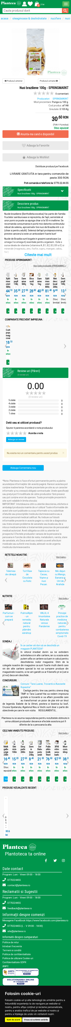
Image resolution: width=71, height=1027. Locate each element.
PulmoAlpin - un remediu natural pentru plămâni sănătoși (27, 623)
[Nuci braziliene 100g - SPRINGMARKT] (35, 51)
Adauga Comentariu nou (23, 468)
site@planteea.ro (16, 931)
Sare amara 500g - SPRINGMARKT (24, 284)
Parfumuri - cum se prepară (9, 616)
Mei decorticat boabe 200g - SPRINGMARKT (55, 285)
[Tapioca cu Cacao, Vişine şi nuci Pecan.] (44, 566)
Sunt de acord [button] (13, 1019)
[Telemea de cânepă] (11, 566)
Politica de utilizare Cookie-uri (17, 958)
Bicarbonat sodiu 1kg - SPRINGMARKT (32, 284)
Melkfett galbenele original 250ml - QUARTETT (6, 753)
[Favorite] (24, 3)
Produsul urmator (48, 81)
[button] (39, 3)
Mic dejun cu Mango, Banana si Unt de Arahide (60, 578)
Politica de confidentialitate (16, 954)
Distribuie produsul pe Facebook (52, 166)
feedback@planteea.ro (19, 908)
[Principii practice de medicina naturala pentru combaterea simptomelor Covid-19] (62, 607)
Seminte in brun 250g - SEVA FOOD (31, 755)
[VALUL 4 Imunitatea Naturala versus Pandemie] (45, 607)
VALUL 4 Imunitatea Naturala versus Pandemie (44, 620)
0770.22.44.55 (61, 183)
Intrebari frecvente (12, 946)
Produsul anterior (14, 81)
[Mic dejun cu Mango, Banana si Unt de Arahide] (60, 566)
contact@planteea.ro (18, 885)
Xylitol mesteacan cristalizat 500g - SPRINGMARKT (8, 285)
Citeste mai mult (38, 255)
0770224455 (14, 880)
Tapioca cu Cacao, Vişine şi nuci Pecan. (43, 578)
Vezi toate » (61, 557)
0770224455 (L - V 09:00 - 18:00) (25, 925)
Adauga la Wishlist (37, 157)
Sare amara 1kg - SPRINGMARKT (39, 284)
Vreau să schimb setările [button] (36, 1019)
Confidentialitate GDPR (14, 962)
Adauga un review (16, 439)
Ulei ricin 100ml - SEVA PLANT (14, 753)
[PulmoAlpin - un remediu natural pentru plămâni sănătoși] (27, 607)
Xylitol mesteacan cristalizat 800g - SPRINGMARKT (47, 285)
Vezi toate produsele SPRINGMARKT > (49, 265)
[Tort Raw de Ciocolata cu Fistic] (27, 566)
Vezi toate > (63, 733)
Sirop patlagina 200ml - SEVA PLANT (23, 753)
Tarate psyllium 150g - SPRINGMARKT (16, 284)
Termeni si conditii (11, 950)
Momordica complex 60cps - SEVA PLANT (65, 753)
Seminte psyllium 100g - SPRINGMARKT (63, 284)
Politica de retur (10, 942)
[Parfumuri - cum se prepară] (9, 607)
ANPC (5, 966)
